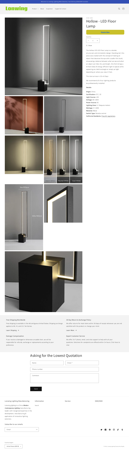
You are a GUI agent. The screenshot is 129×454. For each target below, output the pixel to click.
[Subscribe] (36, 429)
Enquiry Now (105, 32)
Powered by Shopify (119, 446)
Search (37, 405)
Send (36, 389)
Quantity (88, 37)
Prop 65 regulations (108, 116)
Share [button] (90, 45)
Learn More (70, 330)
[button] (35, 9)
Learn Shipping (11, 330)
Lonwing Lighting (111, 446)
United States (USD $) (13, 446)
